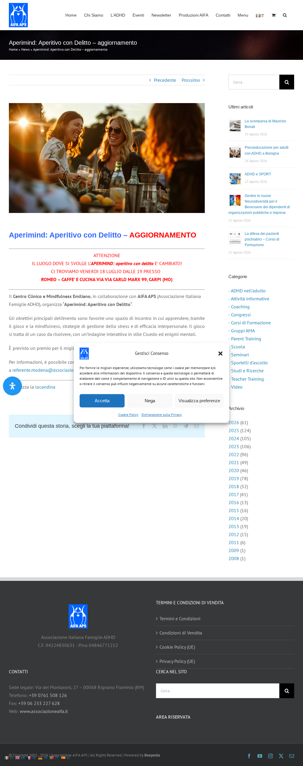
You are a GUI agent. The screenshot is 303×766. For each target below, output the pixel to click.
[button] (220, 353)
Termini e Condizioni (179, 618)
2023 (233, 446)
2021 (233, 462)
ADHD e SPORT (258, 174)
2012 (233, 534)
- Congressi (239, 315)
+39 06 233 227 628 (39, 703)
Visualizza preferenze (199, 400)
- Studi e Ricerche (246, 371)
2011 (233, 542)
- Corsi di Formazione (249, 323)
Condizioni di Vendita (180, 633)
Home (13, 49)
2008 (233, 558)
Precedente (165, 80)
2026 (233, 422)
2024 (233, 438)
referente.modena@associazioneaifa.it (51, 370)
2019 (233, 478)
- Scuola (236, 347)
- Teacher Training (246, 379)
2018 (233, 486)
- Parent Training (244, 339)
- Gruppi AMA (241, 331)
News (25, 49)
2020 (233, 470)
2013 (233, 526)
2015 (233, 510)
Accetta (102, 400)
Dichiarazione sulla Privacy (161, 414)
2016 (233, 502)
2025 (233, 430)
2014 (233, 518)
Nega (150, 400)
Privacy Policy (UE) (177, 661)
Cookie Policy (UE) (177, 647)
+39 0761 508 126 (48, 695)
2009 (233, 550)
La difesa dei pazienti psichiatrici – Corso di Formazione (262, 239)
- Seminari (238, 355)
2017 (233, 494)
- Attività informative (248, 299)
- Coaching (239, 307)
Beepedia (152, 755)
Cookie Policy (128, 414)
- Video (235, 387)
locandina (45, 387)
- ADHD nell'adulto (247, 291)
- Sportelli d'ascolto (248, 363)
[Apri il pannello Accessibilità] (12, 385)
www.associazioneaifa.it (44, 711)
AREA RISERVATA (173, 717)
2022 (233, 454)
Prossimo (191, 80)
